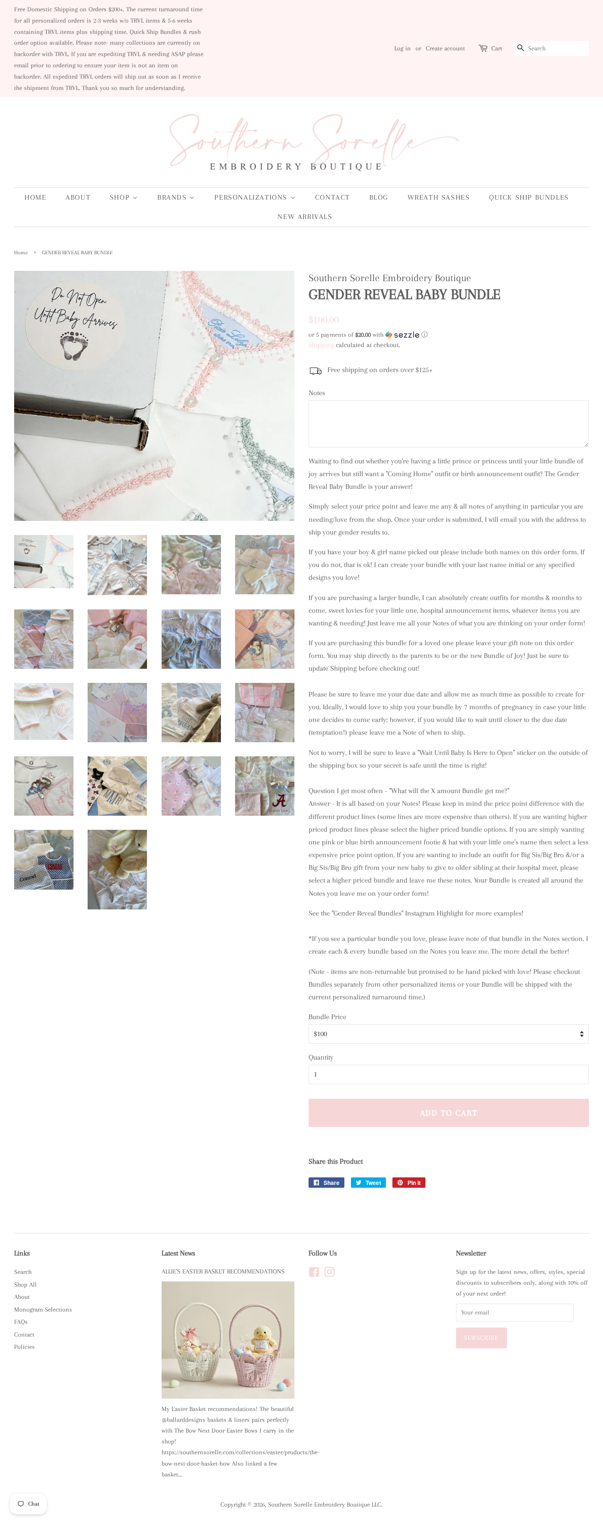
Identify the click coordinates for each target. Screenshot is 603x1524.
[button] (449, 335)
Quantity (321, 1057)
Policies (24, 1346)
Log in (402, 48)
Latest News (178, 1253)
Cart (496, 48)
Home (35, 197)
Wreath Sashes (438, 197)
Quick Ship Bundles (529, 197)
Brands (173, 197)
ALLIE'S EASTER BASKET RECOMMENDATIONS (223, 1271)
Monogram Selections (43, 1309)
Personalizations (252, 197)
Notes (317, 393)
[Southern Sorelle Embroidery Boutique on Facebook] (314, 1274)
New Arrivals (304, 216)
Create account (445, 48)
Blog (378, 197)
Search (23, 1271)
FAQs (21, 1321)
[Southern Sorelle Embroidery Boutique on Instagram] (329, 1274)
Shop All (25, 1284)
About (77, 197)
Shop (121, 197)
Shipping (321, 345)
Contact (332, 197)
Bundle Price (327, 1017)
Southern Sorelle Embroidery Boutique (319, 1504)
